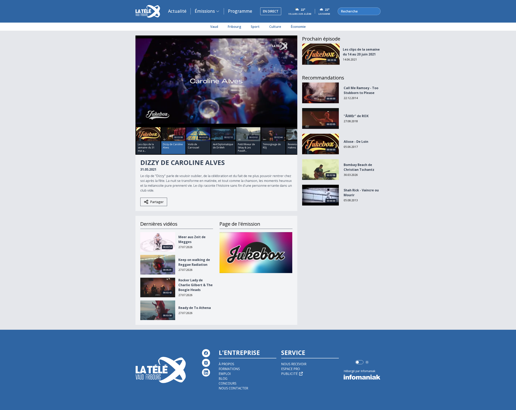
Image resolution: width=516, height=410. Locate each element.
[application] (216, 80)
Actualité (177, 11)
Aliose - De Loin (356, 141)
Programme (240, 11)
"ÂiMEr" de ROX (356, 116)
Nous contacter (233, 388)
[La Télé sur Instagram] (206, 362)
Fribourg (234, 26)
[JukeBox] (256, 252)
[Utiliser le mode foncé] (367, 362)
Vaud (214, 26)
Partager (157, 202)
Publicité (289, 373)
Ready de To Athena (194, 308)
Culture (275, 26)
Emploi (225, 373)
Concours (227, 383)
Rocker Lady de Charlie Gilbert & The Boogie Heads (195, 285)
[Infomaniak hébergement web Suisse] (362, 377)
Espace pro (290, 369)
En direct (271, 11)
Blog (223, 378)
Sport (255, 26)
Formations (229, 369)
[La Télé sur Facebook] (206, 353)
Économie (298, 26)
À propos (226, 364)
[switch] (359, 362)
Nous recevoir (293, 364)
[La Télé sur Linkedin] (206, 372)
